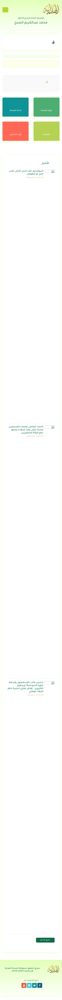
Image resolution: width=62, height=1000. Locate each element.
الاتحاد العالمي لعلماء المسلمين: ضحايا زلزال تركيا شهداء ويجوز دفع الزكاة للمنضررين (25, 430)
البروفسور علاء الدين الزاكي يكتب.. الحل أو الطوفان (25, 172)
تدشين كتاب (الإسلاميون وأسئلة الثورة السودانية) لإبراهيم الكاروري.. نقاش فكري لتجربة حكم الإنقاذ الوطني (25, 687)
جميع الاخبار (45, 940)
